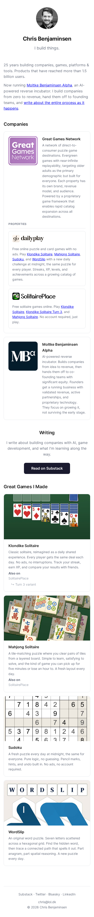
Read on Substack (47, 468)
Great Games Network (61, 139)
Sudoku (18, 259)
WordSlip (38, 259)
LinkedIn (69, 894)
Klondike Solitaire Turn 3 (44, 312)
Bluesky (54, 894)
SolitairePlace (18, 578)
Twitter (40, 894)
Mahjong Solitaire (67, 254)
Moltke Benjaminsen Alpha (49, 85)
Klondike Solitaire (39, 254)
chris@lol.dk (47, 902)
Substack (25, 894)
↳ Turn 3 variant (23, 584)
